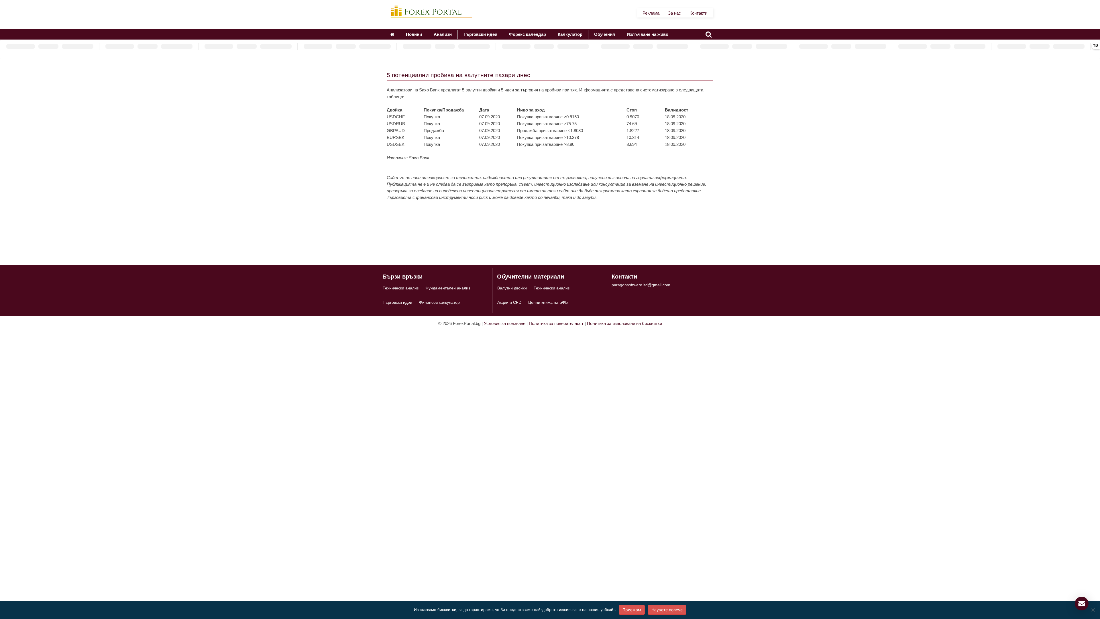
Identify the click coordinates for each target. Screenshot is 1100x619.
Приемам (631, 609)
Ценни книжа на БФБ (548, 302)
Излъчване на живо (647, 34)
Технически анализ (401, 288)
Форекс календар (527, 34)
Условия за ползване (504, 323)
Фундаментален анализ (447, 288)
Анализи (443, 34)
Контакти (698, 13)
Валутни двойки (512, 288)
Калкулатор (570, 34)
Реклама (651, 13)
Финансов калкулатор (439, 302)
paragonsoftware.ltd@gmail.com (641, 285)
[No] (1093, 610)
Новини (414, 34)
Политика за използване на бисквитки (624, 323)
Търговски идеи (480, 34)
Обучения (604, 34)
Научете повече (667, 609)
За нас (674, 13)
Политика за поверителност (556, 323)
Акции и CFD (509, 302)
